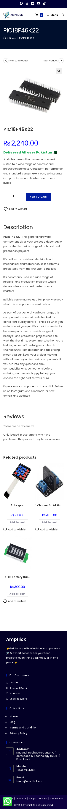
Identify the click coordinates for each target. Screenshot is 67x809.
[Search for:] (61, 15)
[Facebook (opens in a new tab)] (22, 3)
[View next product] (61, 60)
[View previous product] (6, 60)
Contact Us (56, 798)
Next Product (51, 60)
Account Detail (18, 688)
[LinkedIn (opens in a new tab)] (32, 3)
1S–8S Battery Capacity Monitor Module (17, 577)
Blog (12, 722)
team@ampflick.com (30, 781)
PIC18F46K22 (26, 38)
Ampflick (48, 386)
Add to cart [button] (17, 522)
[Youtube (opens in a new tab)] (38, 3)
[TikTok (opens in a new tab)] (44, 3)
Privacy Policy (18, 733)
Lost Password (18, 699)
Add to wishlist (17, 209)
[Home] (4, 38)
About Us (21, 798)
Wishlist (43, 798)
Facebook (37, 391)
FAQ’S (32, 798)
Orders (14, 682)
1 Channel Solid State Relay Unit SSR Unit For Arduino (49, 505)
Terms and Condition (23, 727)
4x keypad (17, 505)
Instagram (18, 391)
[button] (59, 71)
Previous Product (18, 60)
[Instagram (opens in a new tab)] (27, 3)
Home (14, 716)
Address (15, 693)
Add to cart (39, 196)
